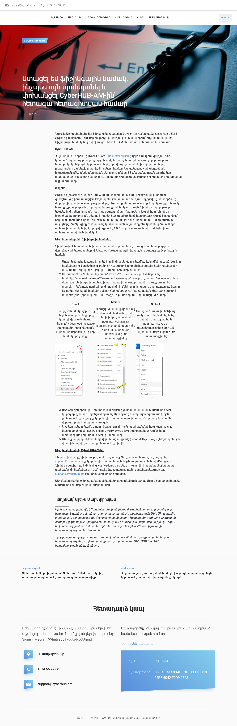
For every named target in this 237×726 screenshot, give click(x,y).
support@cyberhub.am (23, 5)
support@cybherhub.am (69, 474)
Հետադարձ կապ (159, 17)
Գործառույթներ (99, 17)
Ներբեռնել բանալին (137, 643)
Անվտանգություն (35, 41)
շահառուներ (123, 17)
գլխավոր (57, 17)
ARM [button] (223, 17)
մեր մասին (75, 17)
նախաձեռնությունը (118, 156)
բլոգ (140, 17)
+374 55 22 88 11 (56, 5)
